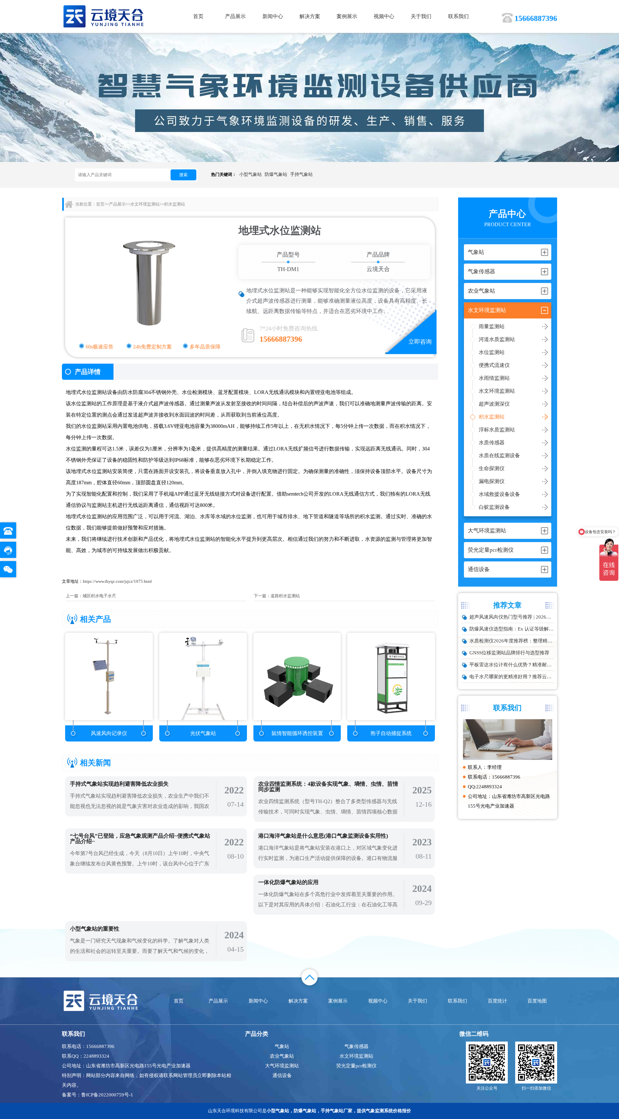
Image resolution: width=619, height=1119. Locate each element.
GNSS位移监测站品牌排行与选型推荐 (509, 652)
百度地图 (537, 1000)
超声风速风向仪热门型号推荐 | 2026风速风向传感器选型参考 (511, 617)
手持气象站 (301, 174)
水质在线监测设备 (499, 455)
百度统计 (497, 1000)
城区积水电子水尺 (99, 595)
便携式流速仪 (494, 365)
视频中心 (384, 16)
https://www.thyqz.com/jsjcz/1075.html (117, 581)
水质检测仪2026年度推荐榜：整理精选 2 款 (511, 640)
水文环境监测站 (497, 391)
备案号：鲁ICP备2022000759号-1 (97, 1094)
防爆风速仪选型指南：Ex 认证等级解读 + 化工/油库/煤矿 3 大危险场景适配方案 (511, 628)
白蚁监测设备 (494, 507)
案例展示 (347, 16)
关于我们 (421, 16)
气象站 (282, 1046)
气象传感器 (356, 1046)
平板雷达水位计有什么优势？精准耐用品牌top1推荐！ (511, 664)
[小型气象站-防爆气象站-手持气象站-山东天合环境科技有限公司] (103, 16)
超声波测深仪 (494, 404)
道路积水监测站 (285, 595)
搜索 (183, 174)
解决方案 (310, 16)
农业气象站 (282, 1056)
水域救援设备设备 (499, 494)
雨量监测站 (492, 326)
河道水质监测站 (497, 339)
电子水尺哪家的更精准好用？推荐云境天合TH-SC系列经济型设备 (511, 676)
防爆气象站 (276, 174)
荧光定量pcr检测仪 (356, 1065)
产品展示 (235, 16)
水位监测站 (492, 352)
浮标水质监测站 (497, 429)
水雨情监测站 (494, 378)
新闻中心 (272, 16)
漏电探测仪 (492, 481)
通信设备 (282, 1075)
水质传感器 (492, 442)
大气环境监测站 (282, 1065)
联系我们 (458, 16)
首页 (198, 16)
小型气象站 (250, 174)
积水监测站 (492, 416)
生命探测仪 (492, 468)
